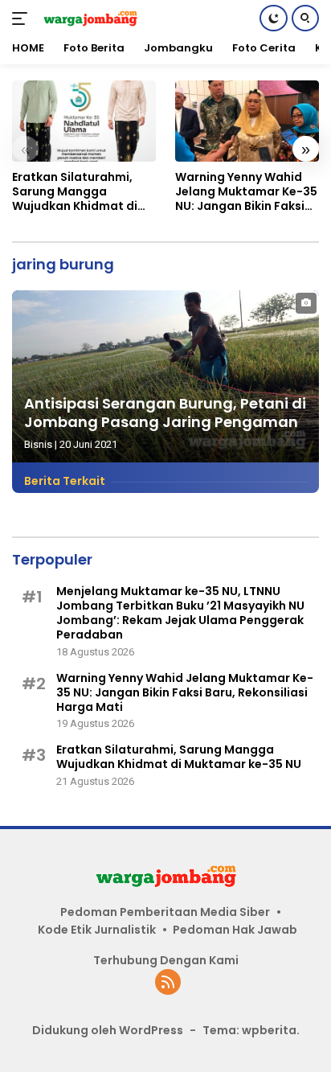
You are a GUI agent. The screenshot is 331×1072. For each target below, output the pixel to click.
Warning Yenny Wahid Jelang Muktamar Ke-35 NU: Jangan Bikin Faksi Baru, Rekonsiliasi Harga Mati (246, 192)
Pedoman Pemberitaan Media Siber (165, 912)
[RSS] (168, 983)
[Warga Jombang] (88, 18)
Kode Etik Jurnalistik (97, 930)
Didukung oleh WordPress (107, 1030)
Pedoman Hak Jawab (235, 930)
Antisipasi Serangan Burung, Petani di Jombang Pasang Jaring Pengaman (165, 412)
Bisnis (38, 444)
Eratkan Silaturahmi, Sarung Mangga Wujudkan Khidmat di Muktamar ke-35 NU (74, 192)
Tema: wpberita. (251, 1030)
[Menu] (23, 18)
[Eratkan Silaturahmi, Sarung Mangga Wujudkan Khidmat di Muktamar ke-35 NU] (84, 121)
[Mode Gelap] (273, 18)
